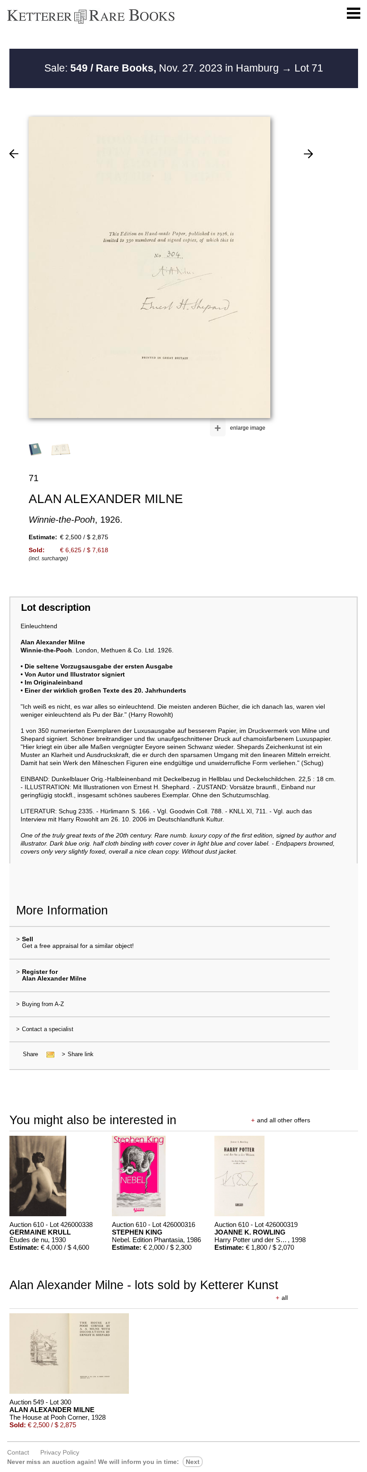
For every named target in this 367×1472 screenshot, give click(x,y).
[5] (13, 153)
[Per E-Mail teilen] (47, 1054)
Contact (18, 1452)
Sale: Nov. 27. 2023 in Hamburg (163, 68)
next (193, 1461)
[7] (308, 153)
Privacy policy (59, 1452)
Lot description (55, 607)
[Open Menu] (353, 13)
